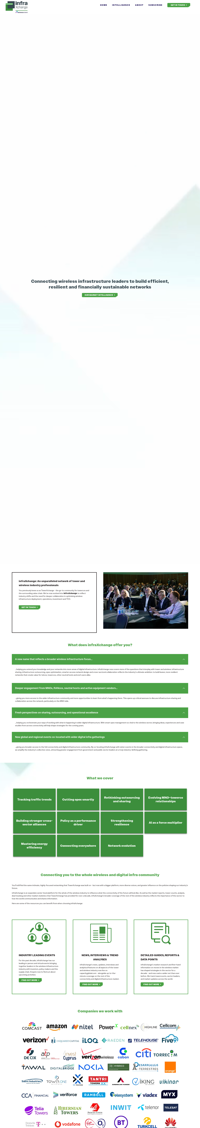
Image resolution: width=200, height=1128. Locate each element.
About (139, 5)
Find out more (29, 980)
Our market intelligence (99, 295)
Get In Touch (178, 5)
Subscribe (155, 5)
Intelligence (121, 5)
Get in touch (28, 607)
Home (103, 5)
